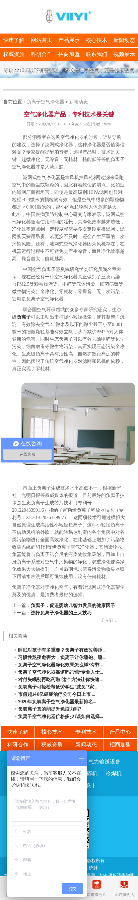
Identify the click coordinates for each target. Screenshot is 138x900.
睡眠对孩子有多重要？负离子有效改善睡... (62, 650)
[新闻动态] (69, 69)
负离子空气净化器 (45, 102)
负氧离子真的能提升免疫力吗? (49, 709)
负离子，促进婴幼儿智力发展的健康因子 (73, 605)
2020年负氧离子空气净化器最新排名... (57, 702)
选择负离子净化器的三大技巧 (61, 613)
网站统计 (88, 868)
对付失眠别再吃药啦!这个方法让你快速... (60, 679)
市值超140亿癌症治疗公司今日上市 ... (56, 694)
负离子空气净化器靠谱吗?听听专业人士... (60, 672)
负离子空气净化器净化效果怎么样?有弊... (60, 665)
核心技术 (96, 40)
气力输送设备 (104, 762)
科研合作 (41, 54)
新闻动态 (124, 40)
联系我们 (96, 54)
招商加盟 (69, 54)
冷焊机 (114, 774)
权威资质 (13, 54)
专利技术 (86, 732)
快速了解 (13, 40)
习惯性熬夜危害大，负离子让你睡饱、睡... (62, 657)
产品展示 (69, 40)
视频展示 (124, 54)
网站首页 (41, 40)
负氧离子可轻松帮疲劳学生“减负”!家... (57, 687)
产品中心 (120, 732)
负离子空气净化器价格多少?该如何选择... (60, 716)
